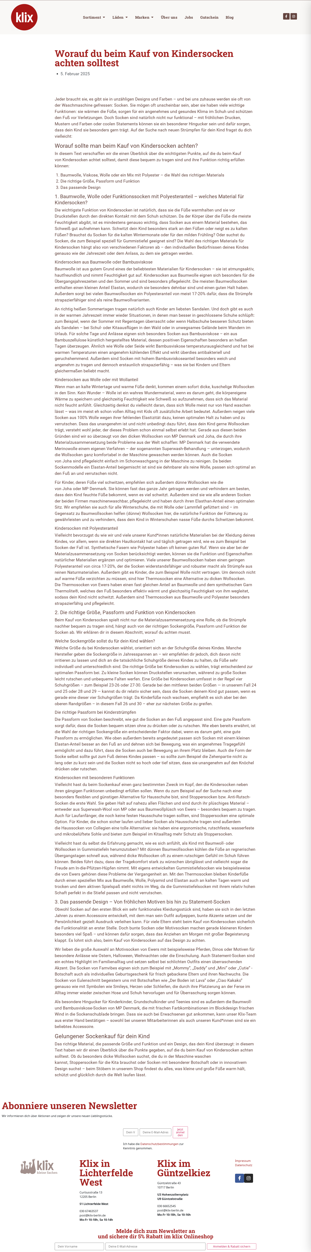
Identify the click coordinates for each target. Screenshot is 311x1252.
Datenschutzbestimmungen (159, 1144)
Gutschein (209, 17)
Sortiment (92, 17)
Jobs (189, 17)
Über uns (169, 17)
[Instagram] (293, 16)
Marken (142, 17)
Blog (230, 17)
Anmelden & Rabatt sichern (231, 1246)
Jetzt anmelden (180, 1132)
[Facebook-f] (286, 16)
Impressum (243, 1161)
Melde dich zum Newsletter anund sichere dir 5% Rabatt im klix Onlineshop (155, 1233)
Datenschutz (243, 1165)
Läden (118, 17)
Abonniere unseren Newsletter (69, 1105)
